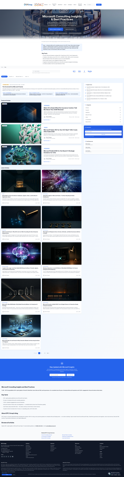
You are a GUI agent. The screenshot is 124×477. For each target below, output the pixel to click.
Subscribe (103, 134)
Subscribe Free (70, 374)
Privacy (101, 454)
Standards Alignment (78, 452)
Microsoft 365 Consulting (45, 438)
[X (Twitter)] (4, 456)
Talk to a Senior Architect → (56, 29)
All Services (28, 445)
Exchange (70, 4)
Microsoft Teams (19, 76)
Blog (85, 4)
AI (49, 4)
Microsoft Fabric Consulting (67, 434)
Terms (101, 456)
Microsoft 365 (28, 446)
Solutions (45, 4)
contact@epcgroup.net (51, 425)
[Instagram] (10, 456)
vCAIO (27, 456)
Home (2, 67)
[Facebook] (8, 456)
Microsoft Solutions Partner (104, 446)
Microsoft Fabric (28, 452)
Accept (7, 474)
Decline (14, 474)
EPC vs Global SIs (78, 453)
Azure (65, 4)
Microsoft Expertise (80, 5)
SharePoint (60, 4)
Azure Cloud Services (66, 438)
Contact (98, 4)
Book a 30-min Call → (70, 29)
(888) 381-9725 (39, 425)
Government (52, 449)
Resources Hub (77, 446)
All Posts (4, 76)
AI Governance (28, 449)
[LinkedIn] (2, 456)
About (75, 4)
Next (48, 353)
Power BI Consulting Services (46, 434)
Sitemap (101, 453)
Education (52, 450)
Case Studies (77, 449)
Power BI (11, 76)
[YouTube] (6, 456)
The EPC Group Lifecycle (30, 457)
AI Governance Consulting (46, 436)
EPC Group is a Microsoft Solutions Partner (8, 465)
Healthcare (52, 446)
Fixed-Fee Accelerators (79, 450)
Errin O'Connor (54, 41)
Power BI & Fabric (54, 5)
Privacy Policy (69, 377)
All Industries (52, 445)
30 (44, 353)
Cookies (101, 457)
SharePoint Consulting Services (67, 436)
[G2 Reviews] (13, 456)
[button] (115, 474)
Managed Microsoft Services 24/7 (31, 454)
